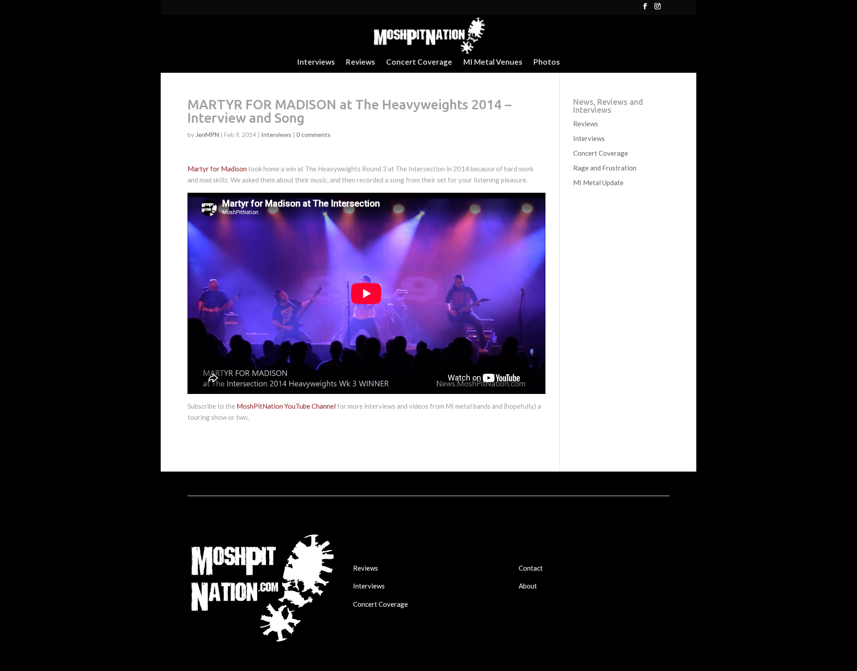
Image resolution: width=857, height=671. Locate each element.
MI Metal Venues (492, 62)
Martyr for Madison (217, 169)
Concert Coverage (419, 62)
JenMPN (207, 134)
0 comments (313, 134)
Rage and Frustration (605, 168)
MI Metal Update (598, 182)
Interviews (316, 62)
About (528, 586)
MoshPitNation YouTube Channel (286, 406)
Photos (546, 62)
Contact (531, 568)
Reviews (360, 62)
